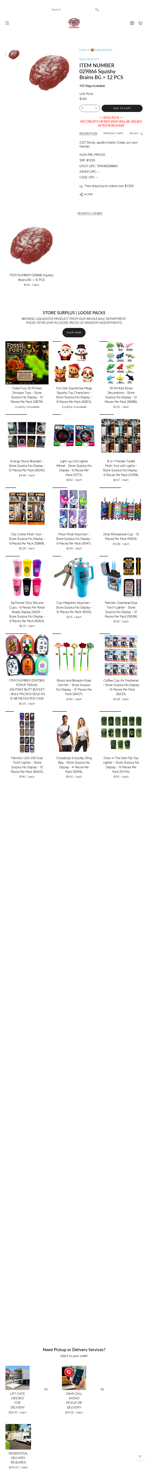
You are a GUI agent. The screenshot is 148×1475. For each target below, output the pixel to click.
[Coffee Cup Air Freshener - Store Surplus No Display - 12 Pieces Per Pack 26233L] (121, 655)
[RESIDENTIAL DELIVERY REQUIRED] (18, 1437)
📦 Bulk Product (101, 50)
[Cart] (140, 23)
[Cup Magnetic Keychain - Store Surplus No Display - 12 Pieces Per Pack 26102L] (74, 577)
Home (83, 50)
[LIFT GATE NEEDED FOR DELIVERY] (17, 1378)
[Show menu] (7, 23)
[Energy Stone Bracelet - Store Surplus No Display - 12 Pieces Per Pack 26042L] (27, 435)
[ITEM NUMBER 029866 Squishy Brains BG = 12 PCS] (31, 245)
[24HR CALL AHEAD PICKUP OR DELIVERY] (74, 1378)
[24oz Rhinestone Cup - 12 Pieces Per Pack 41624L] (121, 509)
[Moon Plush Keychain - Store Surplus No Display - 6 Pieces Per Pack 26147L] (74, 509)
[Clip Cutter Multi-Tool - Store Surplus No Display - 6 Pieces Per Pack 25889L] (27, 509)
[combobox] (70, 9)
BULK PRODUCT (89, 59)
